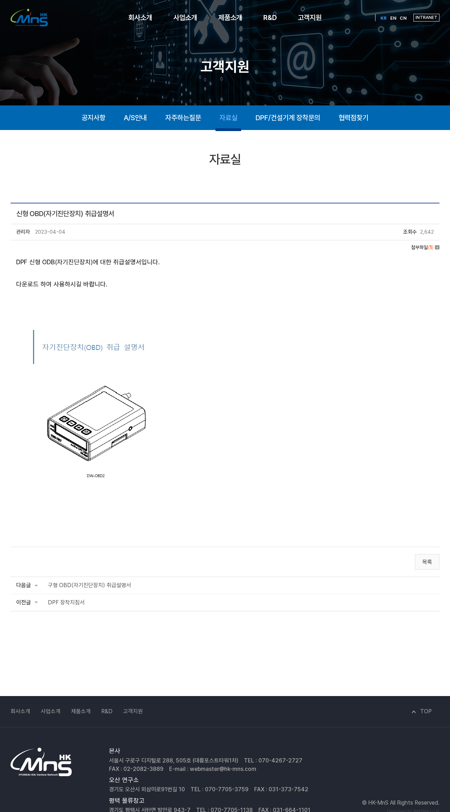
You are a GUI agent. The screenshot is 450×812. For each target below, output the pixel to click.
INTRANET (426, 17)
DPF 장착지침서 (66, 602)
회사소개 (140, 17)
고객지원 (310, 17)
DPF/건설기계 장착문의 (288, 117)
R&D (270, 17)
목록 (427, 562)
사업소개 (185, 17)
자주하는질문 (183, 117)
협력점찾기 (353, 117)
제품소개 (230, 17)
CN (403, 18)
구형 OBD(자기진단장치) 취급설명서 (89, 585)
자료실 (228, 117)
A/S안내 (135, 117)
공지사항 (93, 117)
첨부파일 (422, 247)
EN (393, 18)
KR (383, 18)
